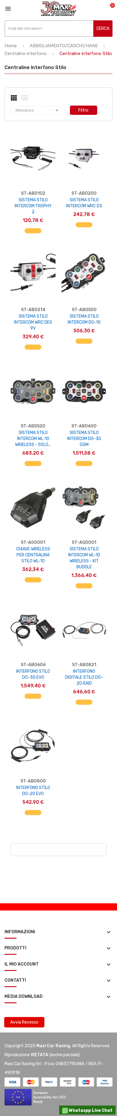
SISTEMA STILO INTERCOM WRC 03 (84, 202)
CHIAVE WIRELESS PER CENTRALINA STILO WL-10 (33, 555)
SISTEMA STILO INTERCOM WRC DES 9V (33, 322)
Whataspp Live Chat (90, 1110)
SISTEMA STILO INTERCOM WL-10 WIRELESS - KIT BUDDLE (84, 558)
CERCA (103, 28)
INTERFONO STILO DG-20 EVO (33, 790)
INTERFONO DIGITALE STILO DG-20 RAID (84, 677)
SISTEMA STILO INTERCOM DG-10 (84, 319)
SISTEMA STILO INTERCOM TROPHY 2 (33, 205)
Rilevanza (38, 110)
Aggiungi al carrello (33, 234)
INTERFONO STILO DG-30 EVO (33, 674)
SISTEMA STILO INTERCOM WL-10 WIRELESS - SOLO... (33, 438)
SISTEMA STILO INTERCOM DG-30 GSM (84, 438)
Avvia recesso (24, 1022)
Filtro (83, 110)
